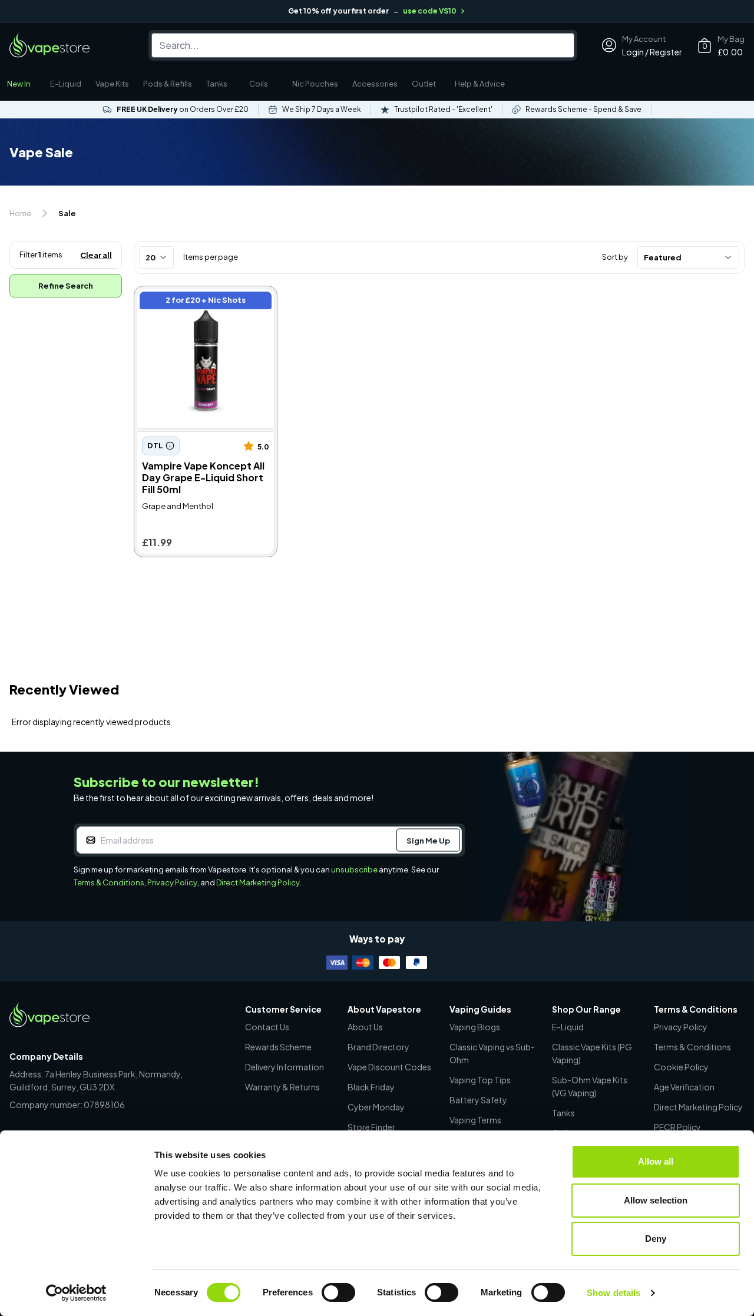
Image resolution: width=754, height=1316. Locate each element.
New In (19, 83)
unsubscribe (354, 869)
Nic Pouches (315, 83)
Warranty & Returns (282, 1087)
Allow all (656, 1161)
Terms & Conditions (109, 882)
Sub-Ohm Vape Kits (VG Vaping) (589, 1086)
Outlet (424, 83)
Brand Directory (378, 1046)
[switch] (338, 1292)
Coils (258, 83)
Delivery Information (284, 1067)
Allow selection (656, 1200)
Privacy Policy (172, 882)
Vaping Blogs (474, 1026)
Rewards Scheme (278, 1046)
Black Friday (371, 1087)
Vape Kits (112, 83)
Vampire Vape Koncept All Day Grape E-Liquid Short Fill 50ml (202, 302)
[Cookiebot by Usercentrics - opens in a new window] (76, 1293)
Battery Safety (478, 1100)
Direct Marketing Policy (258, 882)
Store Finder (371, 1127)
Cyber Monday (376, 1107)
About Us (365, 1026)
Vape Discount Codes (389, 1067)
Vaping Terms (475, 1120)
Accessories (375, 83)
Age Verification (684, 1087)
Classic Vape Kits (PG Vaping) (592, 1053)
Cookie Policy (681, 1067)
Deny (655, 1239)
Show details (613, 1293)
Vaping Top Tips (480, 1079)
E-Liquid (65, 83)
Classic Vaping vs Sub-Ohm (492, 1053)
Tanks (216, 83)
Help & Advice (480, 83)
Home (20, 213)
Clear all (96, 255)
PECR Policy (677, 1127)
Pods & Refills (167, 83)
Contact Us (267, 1026)
